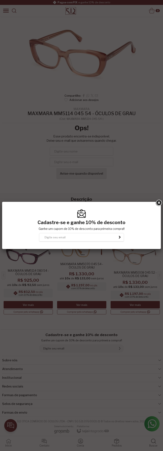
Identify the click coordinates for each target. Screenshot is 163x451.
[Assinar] (119, 237)
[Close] (158, 203)
